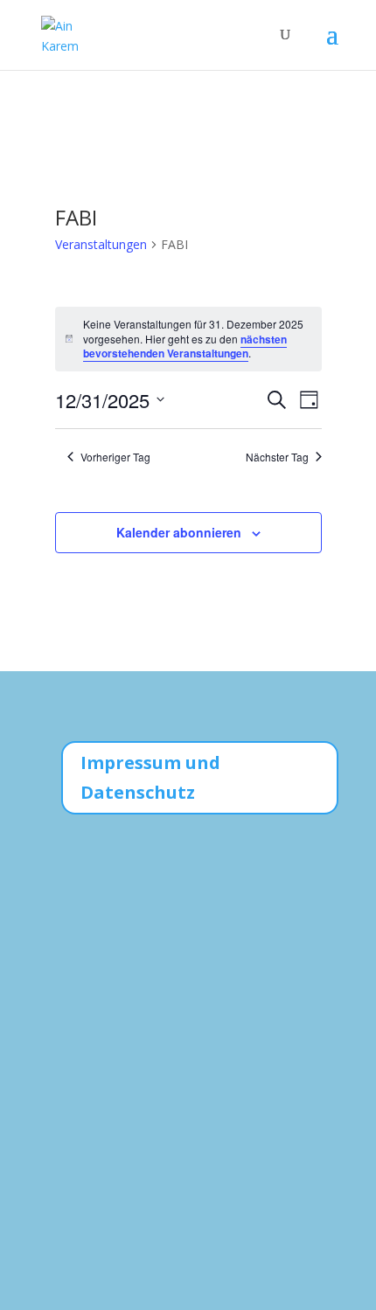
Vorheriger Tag (115, 457)
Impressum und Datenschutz (150, 777)
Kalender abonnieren (178, 532)
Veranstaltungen (101, 244)
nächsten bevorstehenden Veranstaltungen (185, 346)
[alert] (188, 339)
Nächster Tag (277, 457)
